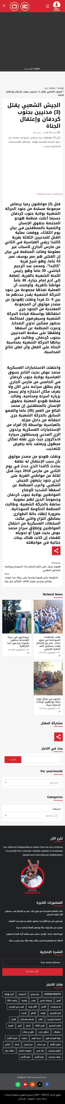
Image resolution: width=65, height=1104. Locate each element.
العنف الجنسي (55, 1025)
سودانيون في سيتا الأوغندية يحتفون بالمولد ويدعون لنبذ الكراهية (18, 641)
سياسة (24, 1038)
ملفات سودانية (55, 1057)
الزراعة (43, 1013)
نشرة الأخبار (39, 1057)
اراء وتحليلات (55, 1007)
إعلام (33, 1000)
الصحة (23, 1013)
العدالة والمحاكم (27, 1019)
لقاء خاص (40, 1051)
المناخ (28, 1025)
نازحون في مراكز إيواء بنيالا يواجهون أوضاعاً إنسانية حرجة (48, 702)
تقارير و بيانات (28, 1032)
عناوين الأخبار (55, 1044)
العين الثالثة (39, 1025)
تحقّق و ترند (43, 1032)
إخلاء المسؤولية (24, 1077)
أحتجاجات (22, 994)
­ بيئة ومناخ (35, 994)
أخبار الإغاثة (9, 994)
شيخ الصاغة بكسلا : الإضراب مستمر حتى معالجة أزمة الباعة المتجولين (34, 934)
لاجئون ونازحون (54, 1051)
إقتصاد (24, 1000)
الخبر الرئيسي (55, 1013)
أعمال (58, 1000)
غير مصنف (41, 1044)
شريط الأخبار (12, 1038)
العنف (13, 1019)
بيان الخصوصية (39, 1077)
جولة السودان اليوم (53, 1038)
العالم (40, 1019)
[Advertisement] (32, 33)
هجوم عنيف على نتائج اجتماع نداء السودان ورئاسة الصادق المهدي (32, 566)
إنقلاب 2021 (12, 1000)
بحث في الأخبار (52, 748)
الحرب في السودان (16, 1007)
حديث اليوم (36, 1038)
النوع (19, 1025)
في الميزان (28, 1044)
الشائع (33, 1013)
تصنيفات (56, 809)
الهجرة (10, 1025)
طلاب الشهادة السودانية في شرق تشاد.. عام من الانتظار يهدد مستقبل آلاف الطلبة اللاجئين (48, 643)
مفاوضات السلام (25, 1051)
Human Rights (52, 994)
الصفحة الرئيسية (54, 1019)
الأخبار (43, 1007)
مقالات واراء (9, 1051)
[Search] (4, 5)
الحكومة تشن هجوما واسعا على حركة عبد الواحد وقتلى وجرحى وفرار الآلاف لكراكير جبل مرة (31, 577)
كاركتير (7, 1044)
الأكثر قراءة (32, 1007)
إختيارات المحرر (46, 1000)
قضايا (17, 1044)
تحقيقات (57, 1032)
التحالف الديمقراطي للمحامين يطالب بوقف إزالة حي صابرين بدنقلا (36, 940)
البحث (13, 760)
